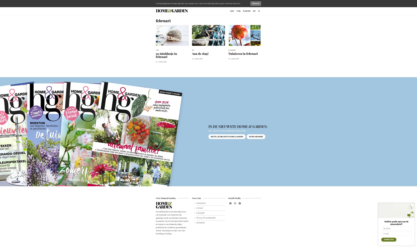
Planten (246, 11)
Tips (157, 50)
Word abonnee (256, 137)
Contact (199, 208)
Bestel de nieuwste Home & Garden (227, 137)
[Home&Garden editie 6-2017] (134, 140)
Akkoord (255, 3)
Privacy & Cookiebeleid (206, 218)
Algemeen (232, 50)
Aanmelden (389, 239)
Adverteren (201, 203)
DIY (254, 11)
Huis (232, 11)
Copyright (200, 213)
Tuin (238, 11)
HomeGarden (172, 10)
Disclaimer (200, 223)
